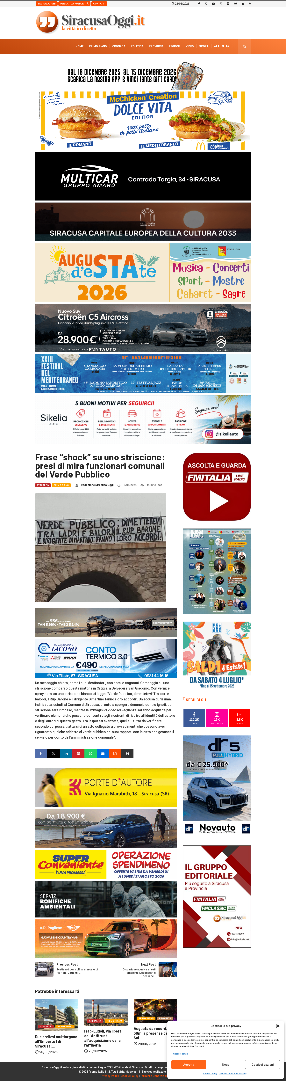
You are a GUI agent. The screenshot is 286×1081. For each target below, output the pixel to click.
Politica (137, 46)
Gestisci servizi (180, 1054)
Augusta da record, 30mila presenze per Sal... (102, 1033)
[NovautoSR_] (217, 786)
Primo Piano (98, 46)
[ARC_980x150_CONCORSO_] (143, 75)
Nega (225, 1064)
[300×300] (217, 655)
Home (79, 46)
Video (190, 46)
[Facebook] (199, 3)
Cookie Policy (210, 1073)
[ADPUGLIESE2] (106, 939)
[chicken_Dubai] (143, 120)
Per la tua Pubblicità (74, 3)
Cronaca (118, 46)
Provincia (156, 46)
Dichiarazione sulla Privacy (232, 1073)
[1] (217, 896)
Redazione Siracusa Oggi (97, 484)
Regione (174, 46)
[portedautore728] (106, 787)
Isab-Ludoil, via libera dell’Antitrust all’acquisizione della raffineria (53, 1038)
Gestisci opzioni (263, 1064)
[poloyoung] (106, 828)
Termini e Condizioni (153, 1075)
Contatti (99, 3)
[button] (278, 1026)
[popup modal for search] (244, 46)
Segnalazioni (47, 3)
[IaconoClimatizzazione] (106, 658)
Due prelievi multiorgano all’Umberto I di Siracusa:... (155, 1041)
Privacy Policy (110, 1075)
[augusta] (143, 272)
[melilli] (217, 571)
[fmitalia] (143, 373)
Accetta (188, 1064)
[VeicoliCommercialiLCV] (143, 176)
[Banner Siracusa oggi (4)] (143, 328)
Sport (204, 46)
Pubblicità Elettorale (212, 60)
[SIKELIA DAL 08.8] (143, 419)
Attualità (221, 46)
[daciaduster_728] (106, 622)
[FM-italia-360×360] (217, 486)
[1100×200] (143, 222)
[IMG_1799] (106, 864)
